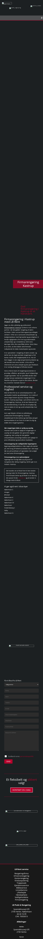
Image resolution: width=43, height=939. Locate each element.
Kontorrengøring (21, 878)
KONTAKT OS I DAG (21, 790)
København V (8, 500)
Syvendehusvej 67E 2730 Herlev (22, 930)
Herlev (21, 927)
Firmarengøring (21, 899)
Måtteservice (21, 888)
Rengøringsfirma (21, 873)
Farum (21, 937)
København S (8, 490)
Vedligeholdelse (21, 897)
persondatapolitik (26, 756)
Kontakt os (21, 478)
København (8, 505)
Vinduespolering (21, 880)
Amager (7, 492)
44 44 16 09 (21, 914)
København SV (9, 503)
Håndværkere (21, 895)
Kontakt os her (30, 383)
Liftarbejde (21, 892)
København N (8, 513)
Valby (6, 510)
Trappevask (21, 883)
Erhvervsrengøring (21, 876)
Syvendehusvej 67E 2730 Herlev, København (21, 910)
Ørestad (7, 495)
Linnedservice (21, 890)
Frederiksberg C (9, 508)
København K (8, 497)
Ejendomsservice (21, 885)
